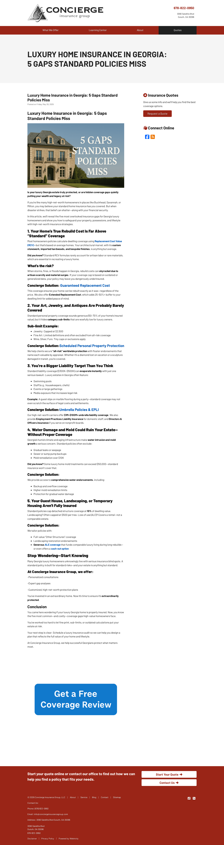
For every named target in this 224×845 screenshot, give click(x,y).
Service (83, 797)
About (140, 30)
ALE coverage (52, 544)
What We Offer (51, 30)
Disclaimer (32, 838)
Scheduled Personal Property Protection (91, 345)
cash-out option (60, 548)
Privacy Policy (47, 838)
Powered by (68, 838)
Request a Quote (157, 113)
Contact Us (167, 782)
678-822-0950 (184, 8)
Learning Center (98, 30)
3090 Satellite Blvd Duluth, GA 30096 (35, 828)
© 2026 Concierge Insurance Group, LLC (46, 797)
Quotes (177, 30)
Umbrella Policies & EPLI (79, 409)
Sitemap (117, 797)
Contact (104, 797)
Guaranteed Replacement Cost (85, 285)
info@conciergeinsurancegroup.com (51, 814)
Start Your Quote (167, 774)
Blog (94, 797)
